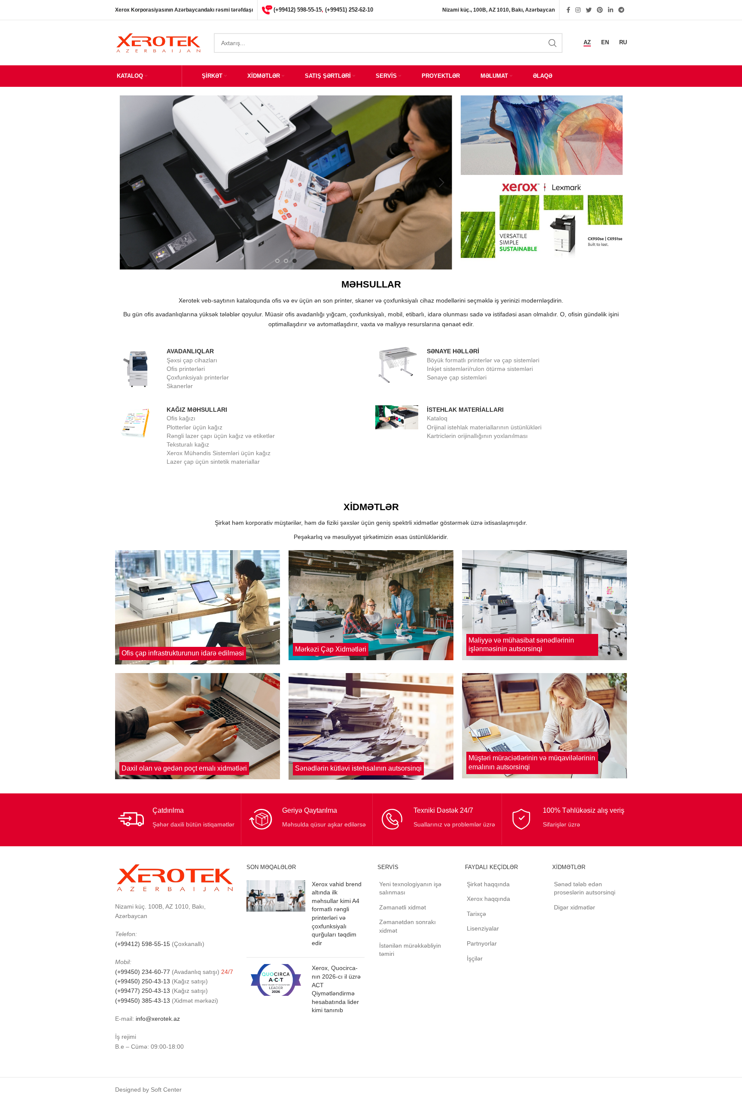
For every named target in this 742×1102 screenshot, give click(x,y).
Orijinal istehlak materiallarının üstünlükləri (484, 427)
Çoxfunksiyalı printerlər (198, 377)
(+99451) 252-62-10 (349, 9)
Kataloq (437, 418)
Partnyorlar (482, 943)
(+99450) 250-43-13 (142, 981)
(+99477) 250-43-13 (142, 990)
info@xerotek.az (158, 1018)
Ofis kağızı (181, 418)
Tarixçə (476, 913)
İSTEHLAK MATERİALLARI (465, 409)
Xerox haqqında (488, 898)
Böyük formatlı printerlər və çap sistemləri (483, 360)
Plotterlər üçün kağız (194, 427)
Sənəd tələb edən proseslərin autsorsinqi (584, 888)
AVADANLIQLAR (190, 351)
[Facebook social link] (568, 9)
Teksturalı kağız (188, 444)
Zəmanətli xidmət (402, 907)
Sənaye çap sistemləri (457, 377)
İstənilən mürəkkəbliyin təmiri (410, 950)
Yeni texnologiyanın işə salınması (410, 888)
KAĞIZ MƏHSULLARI (197, 409)
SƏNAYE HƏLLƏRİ (453, 351)
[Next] (441, 182)
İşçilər (475, 958)
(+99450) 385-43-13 (142, 1000)
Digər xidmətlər (574, 907)
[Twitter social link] (588, 9)
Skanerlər (180, 386)
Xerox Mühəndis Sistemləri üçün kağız (219, 453)
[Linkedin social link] (610, 9)
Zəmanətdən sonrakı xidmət (407, 926)
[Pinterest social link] (599, 9)
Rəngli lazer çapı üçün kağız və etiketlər (221, 435)
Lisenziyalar (483, 928)
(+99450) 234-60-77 (143, 971)
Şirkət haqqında (488, 884)
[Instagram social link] (578, 9)
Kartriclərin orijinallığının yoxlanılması (477, 435)
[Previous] (130, 182)
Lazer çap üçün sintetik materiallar (213, 461)
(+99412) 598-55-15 (298, 9)
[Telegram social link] (621, 9)
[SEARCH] (553, 43)
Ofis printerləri (186, 368)
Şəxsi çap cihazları (192, 360)
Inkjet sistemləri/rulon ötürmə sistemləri (480, 368)
